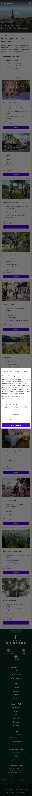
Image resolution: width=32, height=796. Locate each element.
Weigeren (16, 414)
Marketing (25, 405)
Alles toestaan (16, 425)
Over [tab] (25, 371)
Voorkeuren (16, 405)
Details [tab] (17, 371)
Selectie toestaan (16, 420)
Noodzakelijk (7, 405)
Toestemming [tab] (8, 371)
